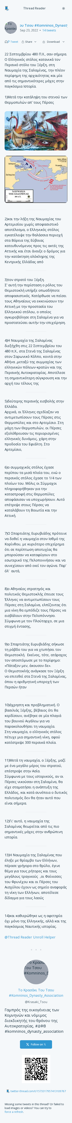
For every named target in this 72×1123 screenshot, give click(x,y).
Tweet (14, 42)
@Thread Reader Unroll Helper (30, 937)
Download (53, 42)
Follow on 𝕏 (38, 1044)
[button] (6, 41)
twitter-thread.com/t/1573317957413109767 (38, 1091)
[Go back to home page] (7, 8)
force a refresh (14, 1112)
